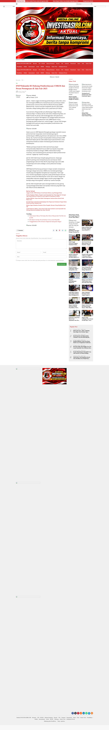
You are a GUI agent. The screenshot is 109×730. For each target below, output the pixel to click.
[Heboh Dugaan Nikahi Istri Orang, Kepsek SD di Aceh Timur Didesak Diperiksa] (74, 157)
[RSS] (92, 713)
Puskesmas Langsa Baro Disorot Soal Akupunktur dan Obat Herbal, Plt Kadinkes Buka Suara (74, 319)
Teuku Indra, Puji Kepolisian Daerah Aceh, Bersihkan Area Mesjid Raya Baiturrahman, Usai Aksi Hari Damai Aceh (81, 358)
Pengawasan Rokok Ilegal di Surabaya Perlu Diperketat (80, 1)
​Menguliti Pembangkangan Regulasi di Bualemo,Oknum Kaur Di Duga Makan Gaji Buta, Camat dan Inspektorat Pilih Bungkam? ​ (74, 281)
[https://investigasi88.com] (54, 33)
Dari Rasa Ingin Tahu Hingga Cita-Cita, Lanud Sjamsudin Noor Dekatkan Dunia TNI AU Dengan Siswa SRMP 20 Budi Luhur (82, 347)
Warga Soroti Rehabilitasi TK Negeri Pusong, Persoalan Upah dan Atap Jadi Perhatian (74, 231)
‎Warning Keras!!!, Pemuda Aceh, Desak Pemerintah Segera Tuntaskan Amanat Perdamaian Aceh (86, 95)
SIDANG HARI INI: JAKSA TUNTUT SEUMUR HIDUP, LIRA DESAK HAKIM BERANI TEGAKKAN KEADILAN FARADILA (74, 256)
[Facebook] (72, 713)
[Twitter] (75, 713)
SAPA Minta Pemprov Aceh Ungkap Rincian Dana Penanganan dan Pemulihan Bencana (74, 294)
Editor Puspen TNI (22, 91)
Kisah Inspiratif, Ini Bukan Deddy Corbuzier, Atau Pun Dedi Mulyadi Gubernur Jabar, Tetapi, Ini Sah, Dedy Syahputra (82, 336)
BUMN (42, 66)
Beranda (35, 63)
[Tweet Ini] (56, 230)
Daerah (57, 63)
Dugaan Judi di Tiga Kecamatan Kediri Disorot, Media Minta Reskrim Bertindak (87, 306)
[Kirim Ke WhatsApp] (65, 230)
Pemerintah (73, 63)
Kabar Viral (88, 63)
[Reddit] (81, 713)
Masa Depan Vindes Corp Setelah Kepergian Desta (48, 1)
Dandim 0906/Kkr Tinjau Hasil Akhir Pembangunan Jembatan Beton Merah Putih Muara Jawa (45, 199)
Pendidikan (19, 66)
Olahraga (48, 66)
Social (37, 66)
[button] (91, 4)
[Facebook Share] (53, 230)
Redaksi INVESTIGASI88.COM (24, 63)
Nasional (67, 63)
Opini (78, 63)
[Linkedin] (83, 713)
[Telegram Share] (62, 230)
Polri (83, 63)
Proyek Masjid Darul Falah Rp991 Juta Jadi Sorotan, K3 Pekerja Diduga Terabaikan (82, 352)
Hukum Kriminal (50, 63)
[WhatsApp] (86, 713)
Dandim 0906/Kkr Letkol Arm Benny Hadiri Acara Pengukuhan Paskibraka (82, 342)
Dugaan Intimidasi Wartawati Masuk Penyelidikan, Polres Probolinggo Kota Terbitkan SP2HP (73, 306)
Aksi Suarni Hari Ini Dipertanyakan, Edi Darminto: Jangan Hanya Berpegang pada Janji (87, 243)
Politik (25, 66)
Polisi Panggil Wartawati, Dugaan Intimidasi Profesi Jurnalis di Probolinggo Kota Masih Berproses (74, 243)
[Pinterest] (78, 713)
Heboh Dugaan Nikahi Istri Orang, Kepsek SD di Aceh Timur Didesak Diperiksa (74, 216)
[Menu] (17, 4)
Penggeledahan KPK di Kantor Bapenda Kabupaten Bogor (45, 221)
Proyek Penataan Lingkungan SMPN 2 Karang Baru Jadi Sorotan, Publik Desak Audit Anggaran (74, 269)
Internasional (32, 66)
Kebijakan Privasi (63, 66)
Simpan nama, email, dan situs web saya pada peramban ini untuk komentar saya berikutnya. (40, 260)
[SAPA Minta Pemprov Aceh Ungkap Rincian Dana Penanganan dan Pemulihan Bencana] (74, 288)
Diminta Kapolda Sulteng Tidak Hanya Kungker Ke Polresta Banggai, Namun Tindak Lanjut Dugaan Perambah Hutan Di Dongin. (74, 98)
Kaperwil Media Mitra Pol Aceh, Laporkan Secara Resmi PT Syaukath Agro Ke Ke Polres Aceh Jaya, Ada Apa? (87, 229)
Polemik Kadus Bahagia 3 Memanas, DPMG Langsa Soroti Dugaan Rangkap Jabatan (87, 256)
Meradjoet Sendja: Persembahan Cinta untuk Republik (44, 220)
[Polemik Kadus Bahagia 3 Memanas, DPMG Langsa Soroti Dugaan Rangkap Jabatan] (87, 250)
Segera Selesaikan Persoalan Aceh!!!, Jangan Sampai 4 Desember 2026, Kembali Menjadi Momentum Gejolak (87, 294)
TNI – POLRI (42, 63)
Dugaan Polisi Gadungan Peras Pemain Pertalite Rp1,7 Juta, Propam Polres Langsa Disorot (87, 319)
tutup (14, 6)
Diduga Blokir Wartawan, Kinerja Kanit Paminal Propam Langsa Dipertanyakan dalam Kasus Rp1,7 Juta (87, 114)
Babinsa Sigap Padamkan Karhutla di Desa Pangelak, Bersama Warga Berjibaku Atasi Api (45, 206)
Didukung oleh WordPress (50, 721)
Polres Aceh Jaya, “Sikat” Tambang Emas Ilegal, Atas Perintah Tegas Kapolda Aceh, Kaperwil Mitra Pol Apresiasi (81, 331)
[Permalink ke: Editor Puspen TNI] (17, 91)
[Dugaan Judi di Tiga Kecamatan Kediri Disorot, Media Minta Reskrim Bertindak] (87, 300)
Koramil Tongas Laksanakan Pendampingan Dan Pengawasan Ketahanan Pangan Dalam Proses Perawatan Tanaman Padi (46, 202)
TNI (62, 63)
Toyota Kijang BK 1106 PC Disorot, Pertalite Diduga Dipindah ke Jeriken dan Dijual (87, 269)
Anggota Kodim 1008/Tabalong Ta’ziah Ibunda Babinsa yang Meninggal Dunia (44, 192)
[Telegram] (89, 713)
